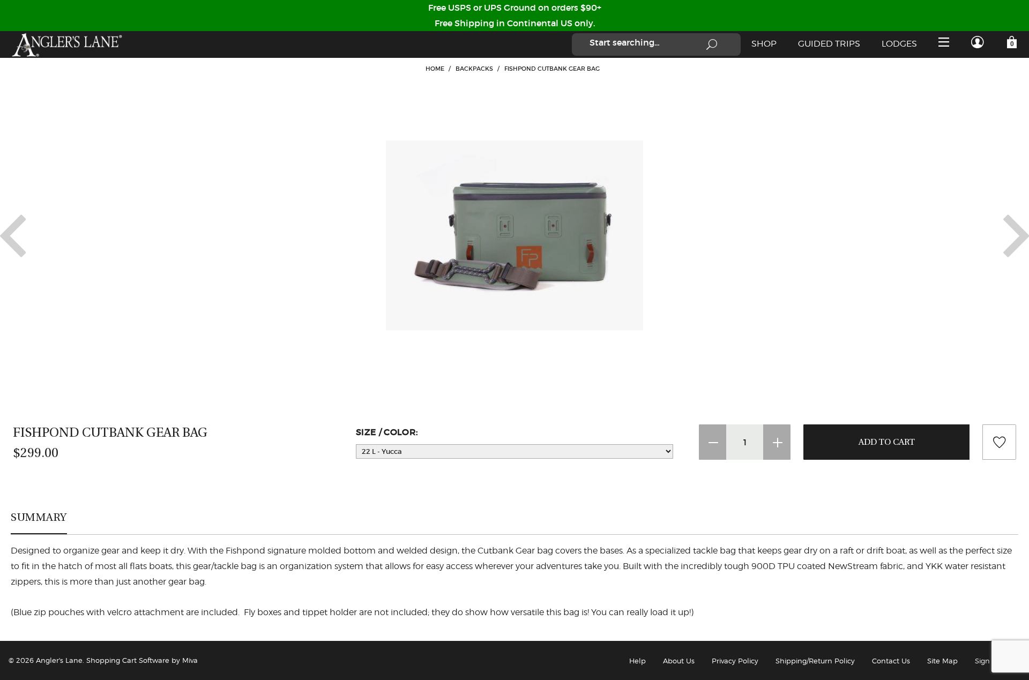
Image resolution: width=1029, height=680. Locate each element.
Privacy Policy (735, 660)
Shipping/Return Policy (815, 660)
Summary (39, 517)
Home (435, 68)
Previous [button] (13, 235)
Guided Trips (829, 44)
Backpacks (474, 68)
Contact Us (891, 660)
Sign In (987, 660)
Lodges (899, 44)
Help (637, 660)
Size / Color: (386, 432)
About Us (679, 660)
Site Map (942, 660)
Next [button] (1016, 235)
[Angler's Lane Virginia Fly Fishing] (66, 44)
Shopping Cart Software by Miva (142, 660)
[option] (514, 235)
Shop (764, 44)
